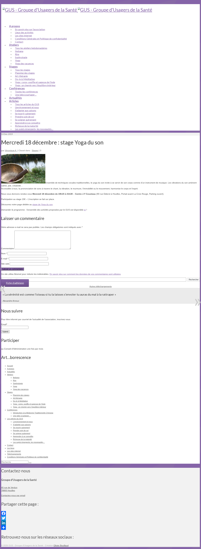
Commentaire (7, 248)
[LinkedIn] (100, 522)
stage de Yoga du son (42, 204)
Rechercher (193, 279)
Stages (35, 150)
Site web (5, 264)
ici (85, 210)
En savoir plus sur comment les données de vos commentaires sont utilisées (85, 274)
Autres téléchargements (100, 286)
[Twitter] (100, 518)
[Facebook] (100, 513)
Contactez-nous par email (13, 495)
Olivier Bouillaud (61, 545)
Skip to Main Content (11, 2)
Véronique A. (11, 150)
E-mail (4, 258)
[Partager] (100, 527)
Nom (4, 253)
